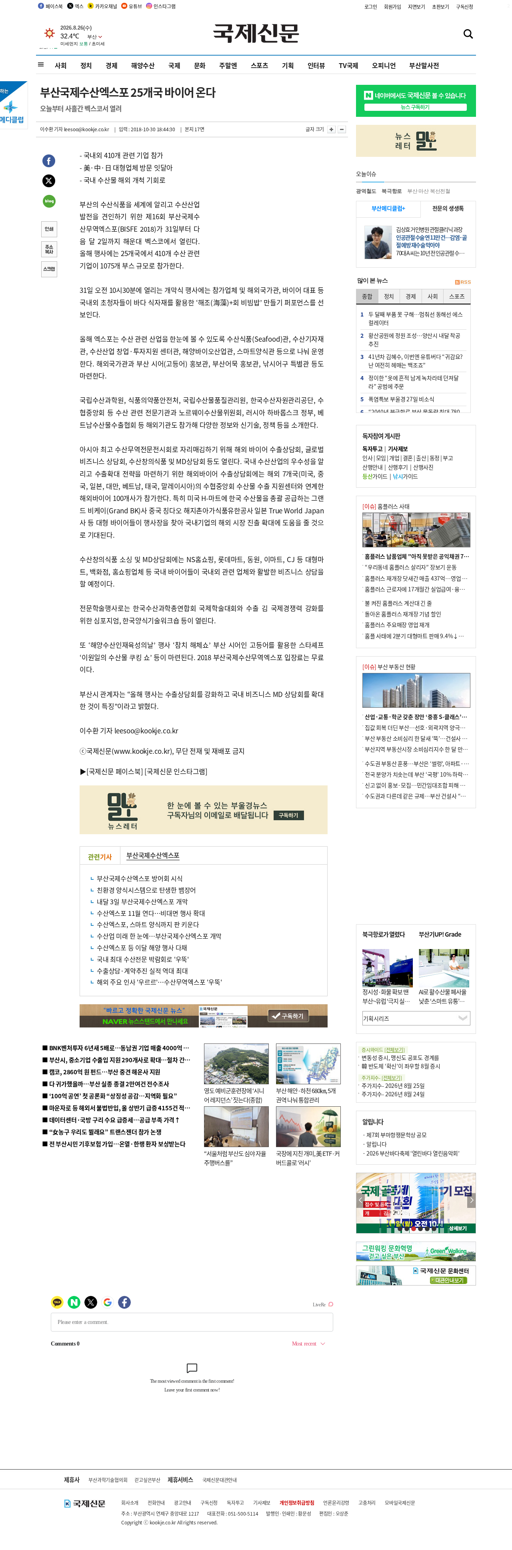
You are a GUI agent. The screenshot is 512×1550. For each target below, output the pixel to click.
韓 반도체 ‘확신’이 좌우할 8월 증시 (401, 1066)
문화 (200, 65)
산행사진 (423, 467)
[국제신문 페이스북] (114, 771)
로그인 (370, 6)
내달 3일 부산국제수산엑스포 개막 (142, 901)
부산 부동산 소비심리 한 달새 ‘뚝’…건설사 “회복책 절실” (429, 738)
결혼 (408, 458)
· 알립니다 (374, 1144)
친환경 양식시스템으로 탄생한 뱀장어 (146, 890)
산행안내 (372, 467)
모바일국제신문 (400, 1502)
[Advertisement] (264, 199)
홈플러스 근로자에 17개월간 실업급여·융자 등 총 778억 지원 (434, 589)
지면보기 (416, 6)
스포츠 (259, 65)
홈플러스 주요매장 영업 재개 (397, 625)
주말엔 (228, 65)
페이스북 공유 (49, 162)
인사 (367, 458)
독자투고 (235, 1502)
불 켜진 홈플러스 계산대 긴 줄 (398, 603)
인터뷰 (316, 65)
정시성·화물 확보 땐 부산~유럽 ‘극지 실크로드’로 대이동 (386, 1000)
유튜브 (135, 6)
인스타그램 (164, 6)
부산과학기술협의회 (107, 1479)
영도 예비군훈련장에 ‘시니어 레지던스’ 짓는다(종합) (234, 1095)
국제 (174, 65)
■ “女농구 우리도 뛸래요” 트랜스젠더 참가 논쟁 (102, 1131)
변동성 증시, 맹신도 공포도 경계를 (400, 1057)
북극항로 (392, 191)
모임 (381, 458)
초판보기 (440, 6)
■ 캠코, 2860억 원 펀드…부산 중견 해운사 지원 (101, 1071)
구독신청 (464, 6)
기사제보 (261, 1502)
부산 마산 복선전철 (428, 191)
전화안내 (156, 1502)
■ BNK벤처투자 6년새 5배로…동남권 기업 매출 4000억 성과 (118, 1047)
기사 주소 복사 (49, 250)
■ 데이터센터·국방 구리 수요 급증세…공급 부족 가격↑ (111, 1119)
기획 (288, 65)
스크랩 (49, 270)
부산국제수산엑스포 (153, 855)
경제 (112, 65)
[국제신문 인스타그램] (176, 771)
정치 (86, 65)
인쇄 (49, 230)
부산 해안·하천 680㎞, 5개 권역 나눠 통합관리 (306, 1095)
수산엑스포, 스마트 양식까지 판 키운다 (148, 924)
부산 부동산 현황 (389, 667)
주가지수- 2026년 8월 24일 (393, 1094)
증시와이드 (383, 1049)
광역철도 (366, 191)
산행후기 (398, 467)
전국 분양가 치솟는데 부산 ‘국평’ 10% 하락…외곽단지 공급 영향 (438, 774)
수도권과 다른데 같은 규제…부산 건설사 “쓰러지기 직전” (430, 796)
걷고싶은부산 (147, 1479)
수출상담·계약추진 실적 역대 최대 (142, 970)
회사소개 (129, 1502)
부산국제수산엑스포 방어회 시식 (140, 878)
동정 (435, 458)
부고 (448, 458)
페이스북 (54, 6)
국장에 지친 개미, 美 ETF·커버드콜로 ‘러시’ (308, 1158)
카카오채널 (106, 6)
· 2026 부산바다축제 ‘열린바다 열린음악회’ (410, 1153)
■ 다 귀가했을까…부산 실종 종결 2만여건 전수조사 (105, 1083)
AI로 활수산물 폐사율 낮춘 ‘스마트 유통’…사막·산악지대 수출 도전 (442, 1005)
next (471, 1200)
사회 (61, 65)
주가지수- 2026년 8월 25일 (393, 1085)
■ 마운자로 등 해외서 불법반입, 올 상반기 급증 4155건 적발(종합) (124, 1107)
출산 (421, 458)
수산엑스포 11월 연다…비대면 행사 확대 (151, 913)
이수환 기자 (51, 129)
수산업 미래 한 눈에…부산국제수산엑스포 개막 (159, 936)
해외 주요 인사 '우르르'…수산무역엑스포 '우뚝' (159, 982)
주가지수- (382, 1077)
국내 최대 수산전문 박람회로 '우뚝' (143, 959)
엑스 (79, 6)
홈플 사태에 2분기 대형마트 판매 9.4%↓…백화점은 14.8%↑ (436, 636)
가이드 (375, 476)
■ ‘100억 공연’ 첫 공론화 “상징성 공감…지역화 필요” (109, 1095)
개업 (394, 458)
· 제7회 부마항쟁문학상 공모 (394, 1135)
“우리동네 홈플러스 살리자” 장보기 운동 (411, 567)
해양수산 (143, 65)
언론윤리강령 (336, 1502)
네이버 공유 (49, 202)
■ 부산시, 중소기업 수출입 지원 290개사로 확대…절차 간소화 (119, 1059)
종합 (367, 296)
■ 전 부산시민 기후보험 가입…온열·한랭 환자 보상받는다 (114, 1143)
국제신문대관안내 (219, 1479)
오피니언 (384, 65)
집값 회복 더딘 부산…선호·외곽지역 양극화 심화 (420, 727)
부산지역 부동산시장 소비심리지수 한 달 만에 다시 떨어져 (430, 749)
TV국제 (348, 65)
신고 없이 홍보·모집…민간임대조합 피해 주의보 (420, 785)
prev (360, 1200)
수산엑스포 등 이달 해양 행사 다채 (142, 947)
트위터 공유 (49, 182)
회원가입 (392, 6)
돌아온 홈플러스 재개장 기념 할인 (403, 614)
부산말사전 (424, 65)
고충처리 (367, 1502)
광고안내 (182, 1502)
